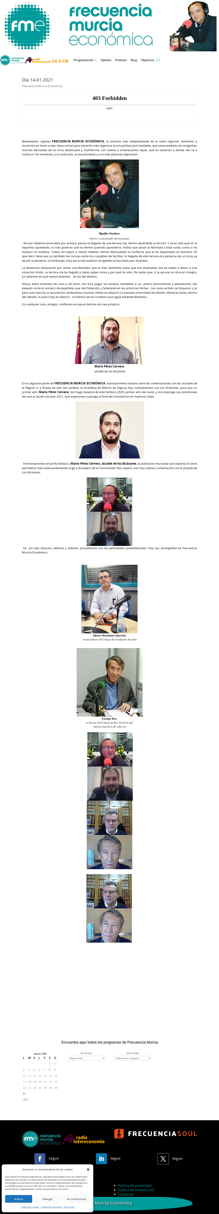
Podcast (121, 60)
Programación (84, 60)
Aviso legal (69, 1207)
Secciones (132, 1053)
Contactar (126, 1194)
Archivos (86, 1053)
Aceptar (18, 1199)
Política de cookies (30, 1207)
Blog (134, 60)
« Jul (25, 1099)
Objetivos (147, 60)
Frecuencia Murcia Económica (42, 86)
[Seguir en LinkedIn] (101, 1158)
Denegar (47, 1199)
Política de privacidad (51, 1207)
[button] (88, 1169)
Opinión (106, 60)
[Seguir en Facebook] (39, 1158)
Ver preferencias (76, 1199)
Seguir (54, 1158)
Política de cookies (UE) (136, 1190)
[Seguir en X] (163, 1159)
